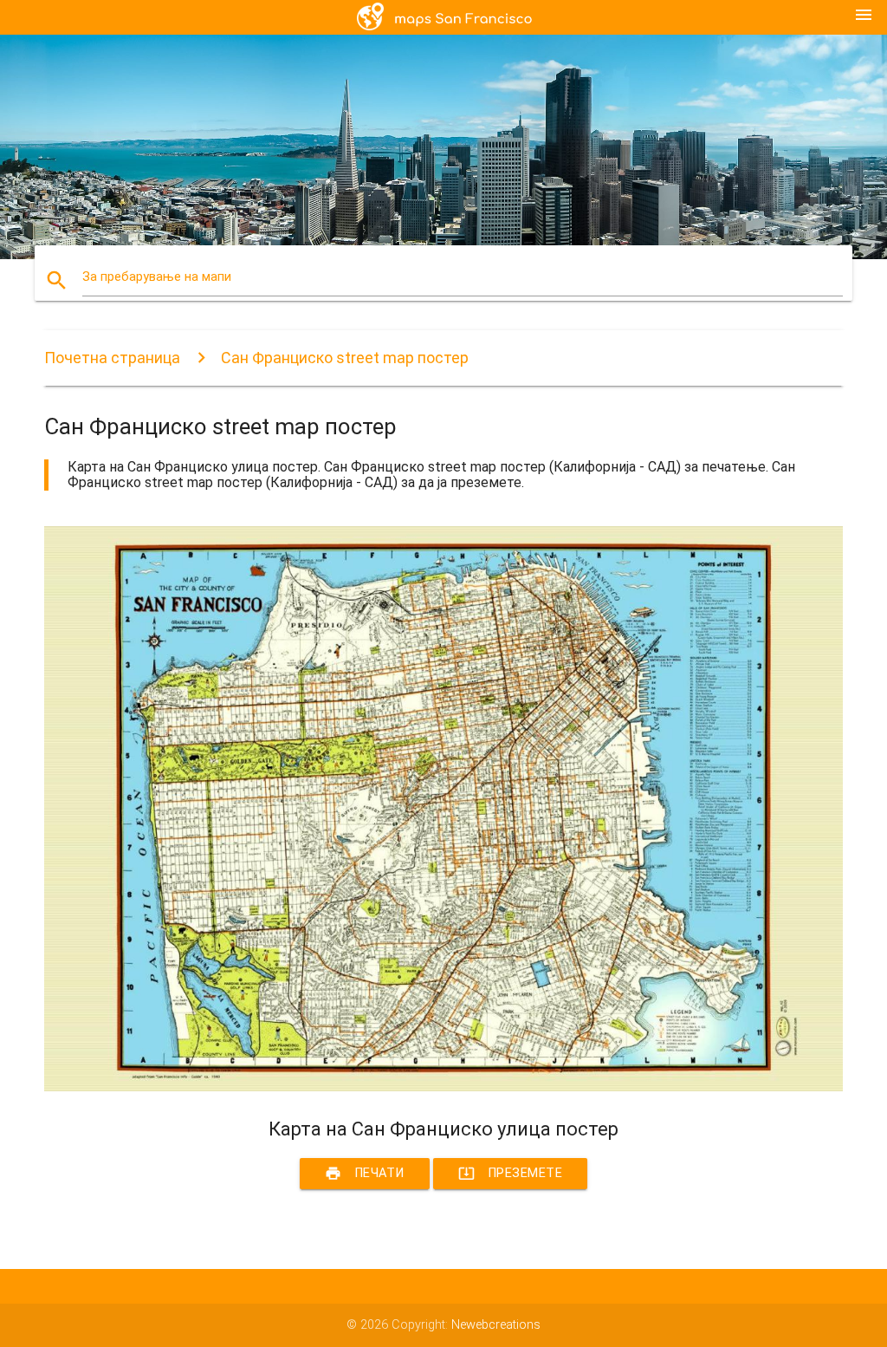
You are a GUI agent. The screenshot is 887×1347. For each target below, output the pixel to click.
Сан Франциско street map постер (345, 357)
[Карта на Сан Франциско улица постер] (443, 1087)
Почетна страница (112, 357)
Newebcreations (496, 1325)
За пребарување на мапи (156, 277)
